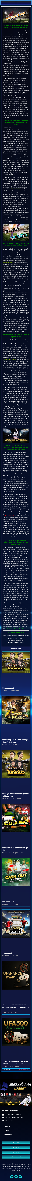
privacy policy (7, 1135)
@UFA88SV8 (21, 628)
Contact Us (6, 1127)
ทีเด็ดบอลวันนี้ (7, 953)
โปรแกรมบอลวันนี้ (8, 688)
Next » (25, 1070)
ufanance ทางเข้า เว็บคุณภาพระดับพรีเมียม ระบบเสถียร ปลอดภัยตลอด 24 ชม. (16, 1007)
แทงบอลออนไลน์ (8, 902)
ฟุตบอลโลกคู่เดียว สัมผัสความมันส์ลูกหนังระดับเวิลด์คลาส (15, 741)
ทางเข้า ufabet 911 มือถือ (9, 359)
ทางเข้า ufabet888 (8, 263)
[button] (16, 2)
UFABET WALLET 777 (15, 189)
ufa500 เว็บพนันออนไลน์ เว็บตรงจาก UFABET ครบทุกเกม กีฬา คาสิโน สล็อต (15, 1062)
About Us (6, 1131)
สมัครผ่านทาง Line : (12, 628)
